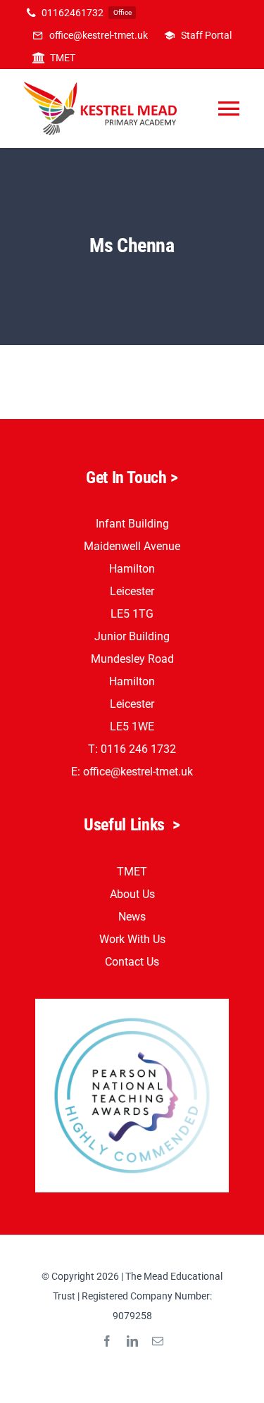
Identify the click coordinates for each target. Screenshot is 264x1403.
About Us (132, 894)
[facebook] (107, 1341)
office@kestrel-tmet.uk (138, 771)
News (132, 916)
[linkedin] (132, 1341)
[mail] (157, 1341)
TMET (132, 871)
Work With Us (132, 939)
